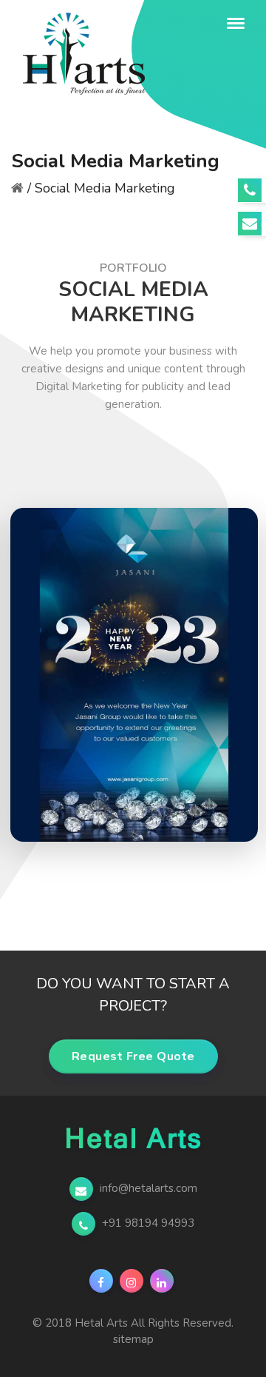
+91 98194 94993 (146, 1223)
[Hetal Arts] (113, 23)
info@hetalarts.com (147, 1188)
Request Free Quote (133, 1056)
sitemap (133, 1339)
